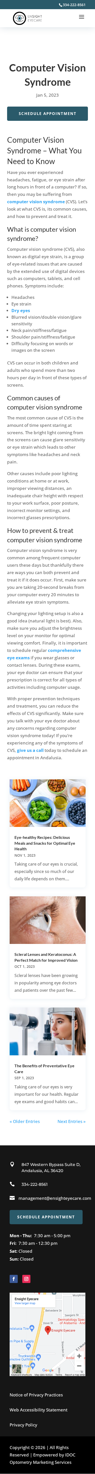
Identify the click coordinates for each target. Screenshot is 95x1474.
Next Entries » (72, 1121)
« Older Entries (25, 1121)
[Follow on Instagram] (26, 1279)
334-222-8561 (35, 1184)
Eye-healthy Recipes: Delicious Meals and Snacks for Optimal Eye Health (44, 843)
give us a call (30, 750)
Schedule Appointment (48, 113)
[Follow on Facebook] (14, 1279)
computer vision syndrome (36, 202)
